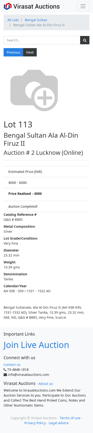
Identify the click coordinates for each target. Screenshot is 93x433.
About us (46, 383)
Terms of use (70, 418)
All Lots (13, 20)
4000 (38, 193)
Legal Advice (59, 423)
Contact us (12, 364)
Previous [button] (13, 52)
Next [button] (30, 52)
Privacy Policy (35, 423)
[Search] (84, 40)
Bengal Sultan (36, 20)
